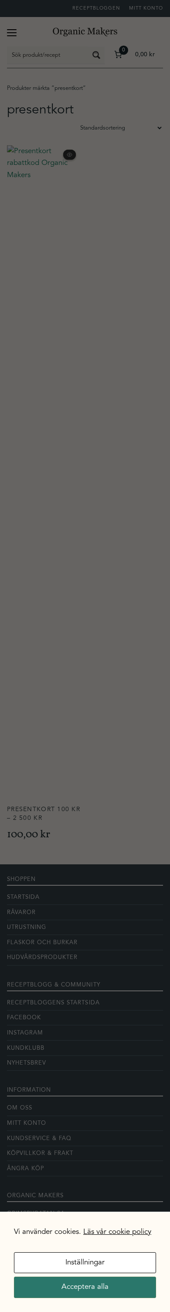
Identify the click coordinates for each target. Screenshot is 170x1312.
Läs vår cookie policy (117, 1232)
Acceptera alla (85, 1287)
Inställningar (85, 1262)
